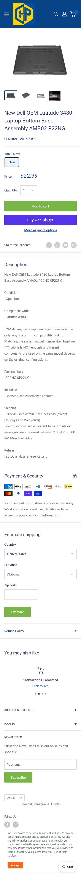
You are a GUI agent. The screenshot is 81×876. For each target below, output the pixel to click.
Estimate (17, 612)
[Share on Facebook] (49, 245)
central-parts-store (21, 139)
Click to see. (40, 686)
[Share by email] (74, 245)
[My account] (64, 14)
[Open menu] (6, 14)
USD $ (11, 797)
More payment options (40, 230)
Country (10, 544)
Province (10, 565)
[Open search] (56, 14)
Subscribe (18, 777)
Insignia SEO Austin (48, 804)
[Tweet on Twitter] (65, 245)
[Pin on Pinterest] (57, 245)
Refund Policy (14, 631)
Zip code (10, 585)
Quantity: (11, 190)
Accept (15, 865)
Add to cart (40, 206)
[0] (73, 14)
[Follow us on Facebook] (7, 824)
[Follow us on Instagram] (16, 824)
